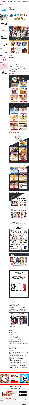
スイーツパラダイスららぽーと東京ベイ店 (13, 337)
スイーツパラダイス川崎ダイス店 (12, 336)
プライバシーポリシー (2, 400)
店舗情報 (14, 1)
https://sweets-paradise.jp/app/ (23, 352)
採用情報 (23, 1)
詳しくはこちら (25, 389)
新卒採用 (26, 1)
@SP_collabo (24, 307)
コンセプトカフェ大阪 (11, 332)
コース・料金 (16, 1)
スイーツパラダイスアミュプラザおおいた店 (13, 339)
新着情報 (10, 1)
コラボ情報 (12, 1)
